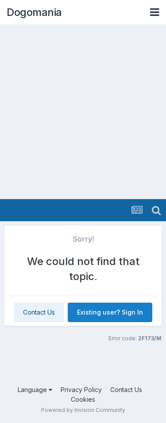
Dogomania (34, 12)
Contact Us (39, 312)
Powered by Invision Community (83, 410)
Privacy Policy (81, 389)
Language (33, 389)
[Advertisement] (83, 112)
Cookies (83, 399)
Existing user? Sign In (110, 312)
